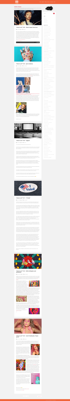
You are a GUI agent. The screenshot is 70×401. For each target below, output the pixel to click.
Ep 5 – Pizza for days (46, 97)
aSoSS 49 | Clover (46, 104)
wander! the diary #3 (46, 76)
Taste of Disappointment (46, 54)
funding (46, 1)
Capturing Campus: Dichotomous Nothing (48, 129)
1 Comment (24, 29)
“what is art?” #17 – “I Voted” (23, 198)
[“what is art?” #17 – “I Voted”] (28, 188)
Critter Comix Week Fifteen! (47, 88)
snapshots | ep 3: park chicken (47, 115)
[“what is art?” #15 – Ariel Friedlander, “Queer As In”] (28, 326)
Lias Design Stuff (46, 103)
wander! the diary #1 (46, 107)
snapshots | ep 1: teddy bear (47, 147)
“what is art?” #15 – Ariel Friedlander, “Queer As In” (27, 336)
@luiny (26, 94)
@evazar (28, 93)
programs (43, 1)
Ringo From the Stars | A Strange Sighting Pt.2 (49, 81)
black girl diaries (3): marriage (47, 29)
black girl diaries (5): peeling (47, 26)
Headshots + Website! (46, 58)
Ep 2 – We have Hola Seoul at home (48, 132)
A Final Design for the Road (47, 35)
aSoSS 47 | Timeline (46, 126)
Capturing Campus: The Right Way (48, 122)
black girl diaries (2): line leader (47, 61)
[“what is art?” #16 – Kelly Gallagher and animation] (28, 261)
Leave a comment (26, 274)
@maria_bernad (19, 94)
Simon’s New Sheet (46, 125)
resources (48, 1)
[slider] (38, 42)
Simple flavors (45, 70)
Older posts (39, 396)
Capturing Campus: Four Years (47, 33)
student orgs (51, 1)
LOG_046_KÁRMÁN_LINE (47, 32)
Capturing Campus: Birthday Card (47, 69)
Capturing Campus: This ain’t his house (48, 57)
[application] (28, 42)
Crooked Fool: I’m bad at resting (47, 139)
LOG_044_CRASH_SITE (46, 46)
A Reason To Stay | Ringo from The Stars (48, 119)
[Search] (54, 13)
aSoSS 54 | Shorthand (46, 42)
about (54, 1)
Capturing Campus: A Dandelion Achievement (49, 39)
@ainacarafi (22, 93)
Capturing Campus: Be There (47, 85)
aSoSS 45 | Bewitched (46, 148)
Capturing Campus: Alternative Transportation (49, 116)
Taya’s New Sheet (46, 135)
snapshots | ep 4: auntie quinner (47, 96)
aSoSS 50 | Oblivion (46, 100)
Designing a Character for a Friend (48, 73)
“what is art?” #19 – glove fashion (24, 63)
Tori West (34, 95)
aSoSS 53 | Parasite (46, 49)
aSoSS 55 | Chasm (46, 36)
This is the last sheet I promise (47, 118)
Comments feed (45, 20)
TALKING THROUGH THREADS (47, 93)
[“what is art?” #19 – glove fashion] (28, 54)
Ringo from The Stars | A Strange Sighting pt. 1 (49, 94)
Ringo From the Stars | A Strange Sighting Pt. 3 (49, 65)
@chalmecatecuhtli (34, 93)
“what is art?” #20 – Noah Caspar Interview (27, 27)
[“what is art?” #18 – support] (28, 130)
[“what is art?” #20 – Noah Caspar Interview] (28, 17)
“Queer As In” (34, 364)
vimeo (19, 310)
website (17, 310)
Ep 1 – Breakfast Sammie (46, 142)
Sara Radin (31, 75)
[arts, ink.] (16, 1)
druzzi (21, 29)
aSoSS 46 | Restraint (46, 136)
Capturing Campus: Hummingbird (47, 157)
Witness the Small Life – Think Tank (48, 151)
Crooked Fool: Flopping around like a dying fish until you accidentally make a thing (49, 91)
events (40, 1)
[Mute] (36, 42)
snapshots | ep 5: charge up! (47, 82)
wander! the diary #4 (46, 64)
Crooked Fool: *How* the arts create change (49, 154)
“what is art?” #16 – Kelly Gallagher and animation (26, 271)
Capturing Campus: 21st (46, 45)
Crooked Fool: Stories (46, 43)
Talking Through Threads (47, 112)
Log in (44, 17)
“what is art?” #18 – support (23, 140)
